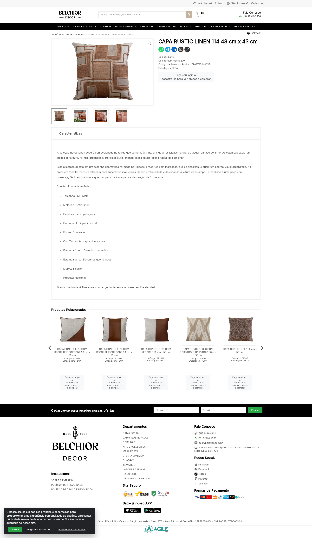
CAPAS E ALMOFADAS (135, 437)
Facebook (204, 469)
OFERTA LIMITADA (133, 455)
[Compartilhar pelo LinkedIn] (174, 49)
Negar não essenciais (38, 529)
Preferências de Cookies (71, 529)
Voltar (255, 33)
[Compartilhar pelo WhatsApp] (161, 49)
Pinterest (203, 478)
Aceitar (15, 529)
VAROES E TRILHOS (134, 469)
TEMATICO (129, 464)
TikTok (202, 473)
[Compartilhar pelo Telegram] (167, 49)
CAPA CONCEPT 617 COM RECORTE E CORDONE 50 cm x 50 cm (72, 352)
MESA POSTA (130, 451)
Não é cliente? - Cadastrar (247, 3)
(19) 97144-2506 (252, 16)
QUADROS (129, 460)
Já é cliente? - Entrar (210, 3)
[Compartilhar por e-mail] (180, 49)
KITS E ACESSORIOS (134, 446)
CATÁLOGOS (130, 474)
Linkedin (203, 483)
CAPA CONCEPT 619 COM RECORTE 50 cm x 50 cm (156, 350)
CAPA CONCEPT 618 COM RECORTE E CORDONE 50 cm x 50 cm (114, 352)
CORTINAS (129, 442)
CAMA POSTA (131, 433)
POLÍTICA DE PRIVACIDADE (67, 484)
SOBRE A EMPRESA (62, 480)
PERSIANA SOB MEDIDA (136, 478)
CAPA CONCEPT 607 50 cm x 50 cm (240, 350)
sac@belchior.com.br (210, 442)
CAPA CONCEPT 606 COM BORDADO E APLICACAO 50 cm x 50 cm (198, 352)
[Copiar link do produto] (187, 49)
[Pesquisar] (189, 14)
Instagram (203, 464)
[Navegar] (50, 348)
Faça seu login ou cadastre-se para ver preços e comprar (186, 76)
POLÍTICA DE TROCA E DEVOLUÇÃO (72, 489)
